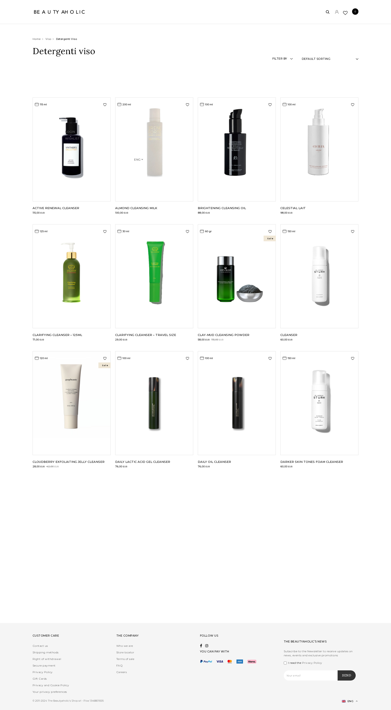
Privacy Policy (43, 672)
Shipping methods (46, 652)
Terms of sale (125, 659)
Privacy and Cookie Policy (51, 685)
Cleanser (288, 335)
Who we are (124, 645)
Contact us (40, 645)
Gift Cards (40, 678)
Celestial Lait (293, 208)
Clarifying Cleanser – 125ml (57, 335)
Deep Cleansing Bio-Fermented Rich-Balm (70, 595)
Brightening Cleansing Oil (222, 208)
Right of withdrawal (47, 659)
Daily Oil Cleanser (214, 462)
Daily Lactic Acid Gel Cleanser (142, 462)
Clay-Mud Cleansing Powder (223, 335)
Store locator (125, 652)
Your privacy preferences (50, 691)
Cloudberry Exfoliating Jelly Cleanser (69, 462)
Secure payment (44, 665)
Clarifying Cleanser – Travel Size (145, 335)
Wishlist (72, 144)
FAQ (119, 665)
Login (70, 138)
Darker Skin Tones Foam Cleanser (311, 462)
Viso (48, 39)
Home (37, 39)
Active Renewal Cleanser (56, 208)
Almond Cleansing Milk (136, 208)
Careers (121, 672)
